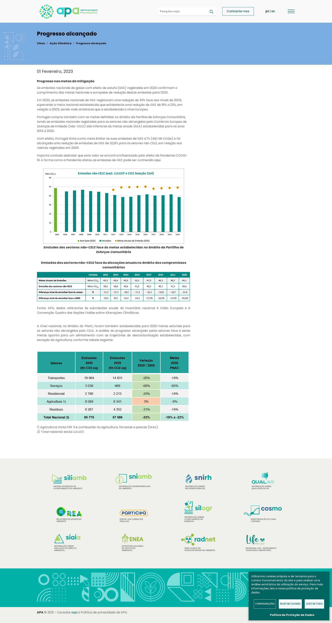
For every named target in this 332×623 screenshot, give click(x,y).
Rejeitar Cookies (290, 603)
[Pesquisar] (211, 11)
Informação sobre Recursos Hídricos (195, 487)
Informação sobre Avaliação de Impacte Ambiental (65, 548)
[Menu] (291, 11)
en (273, 11)
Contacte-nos (238, 11)
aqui (74, 612)
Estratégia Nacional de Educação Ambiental (133, 548)
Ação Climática (60, 43)
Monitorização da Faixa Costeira (263, 520)
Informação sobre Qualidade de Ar (261, 487)
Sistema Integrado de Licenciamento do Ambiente (67, 487)
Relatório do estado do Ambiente (68, 520)
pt (267, 11)
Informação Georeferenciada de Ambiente (135, 487)
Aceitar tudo (314, 603)
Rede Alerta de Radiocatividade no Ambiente (200, 549)
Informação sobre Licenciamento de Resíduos (194, 519)
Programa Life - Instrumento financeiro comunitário (261, 542)
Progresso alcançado (91, 43)
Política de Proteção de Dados (292, 615)
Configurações (265, 603)
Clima (41, 43)
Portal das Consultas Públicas (131, 520)
